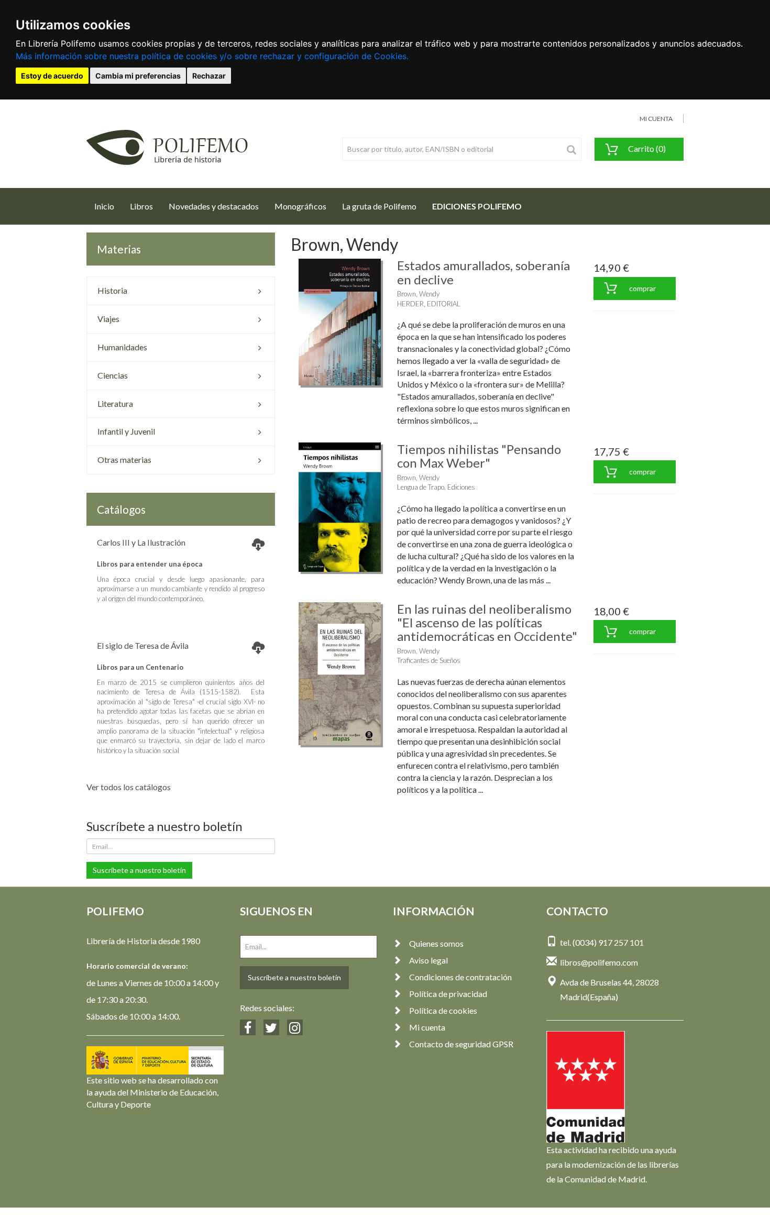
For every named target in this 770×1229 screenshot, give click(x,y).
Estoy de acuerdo (52, 75)
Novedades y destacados (214, 206)
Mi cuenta (427, 1027)
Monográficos (300, 206)
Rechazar (209, 75)
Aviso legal (428, 960)
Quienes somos (436, 943)
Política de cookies (443, 1010)
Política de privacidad (448, 994)
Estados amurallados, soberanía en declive (483, 272)
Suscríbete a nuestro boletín (139, 870)
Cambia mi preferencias (138, 75)
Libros (141, 206)
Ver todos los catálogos (128, 787)
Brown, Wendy (418, 294)
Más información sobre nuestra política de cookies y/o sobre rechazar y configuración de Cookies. (212, 56)
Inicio (108, 206)
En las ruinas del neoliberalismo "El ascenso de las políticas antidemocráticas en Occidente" (487, 622)
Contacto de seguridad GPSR (461, 1044)
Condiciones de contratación (460, 977)
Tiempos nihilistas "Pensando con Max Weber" (479, 455)
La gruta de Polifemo (379, 206)
